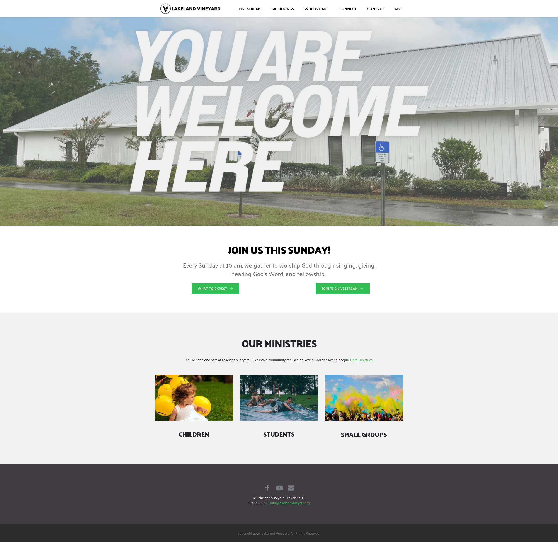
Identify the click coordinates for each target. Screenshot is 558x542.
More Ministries (361, 360)
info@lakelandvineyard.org (290, 503)
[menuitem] (250, 9)
